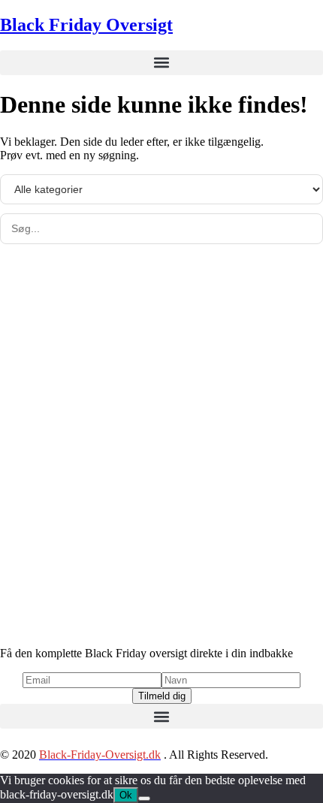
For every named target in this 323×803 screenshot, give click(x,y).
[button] (161, 62)
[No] (144, 798)
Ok (125, 795)
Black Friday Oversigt (86, 25)
